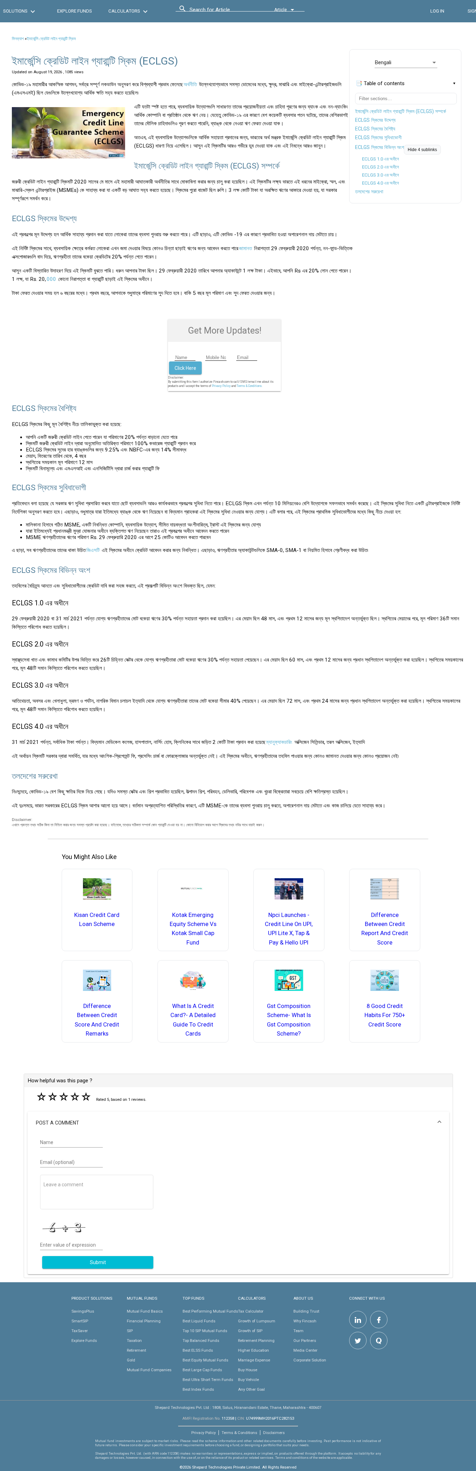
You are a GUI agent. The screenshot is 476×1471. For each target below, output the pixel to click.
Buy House (247, 1369)
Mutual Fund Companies (149, 1369)
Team (298, 1330)
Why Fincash (304, 1321)
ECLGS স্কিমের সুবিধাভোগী (378, 137)
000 (51, 279)
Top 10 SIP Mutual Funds (205, 1330)
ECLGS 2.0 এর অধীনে (380, 167)
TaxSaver (79, 1330)
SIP (130, 1330)
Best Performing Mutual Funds (210, 1311)
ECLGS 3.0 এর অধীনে (380, 175)
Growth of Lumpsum (256, 1321)
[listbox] (406, 62)
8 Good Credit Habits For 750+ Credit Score (384, 1015)
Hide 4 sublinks (422, 149)
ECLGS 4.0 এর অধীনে (380, 183)
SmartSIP (79, 1321)
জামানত (245, 248)
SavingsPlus (82, 1311)
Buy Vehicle (248, 1379)
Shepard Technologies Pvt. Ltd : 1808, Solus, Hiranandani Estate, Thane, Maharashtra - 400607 (238, 1407)
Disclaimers (274, 1432)
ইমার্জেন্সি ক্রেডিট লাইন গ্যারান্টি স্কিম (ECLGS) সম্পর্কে (400, 111)
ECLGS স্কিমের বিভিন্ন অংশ (379, 147)
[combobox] (221, 11)
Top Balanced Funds (201, 1340)
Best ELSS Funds (198, 1350)
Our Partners (304, 1340)
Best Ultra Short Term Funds (208, 1379)
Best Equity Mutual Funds (205, 1360)
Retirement (136, 1350)
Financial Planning (144, 1321)
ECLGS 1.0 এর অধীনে (380, 159)
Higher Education (253, 1350)
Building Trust (306, 1311)
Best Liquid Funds (199, 1321)
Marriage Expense (254, 1360)
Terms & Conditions (239, 1432)
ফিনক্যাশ (18, 38)
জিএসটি (93, 550)
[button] (238, 1123)
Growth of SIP (250, 1330)
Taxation (134, 1340)
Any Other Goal (251, 1389)
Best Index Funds (198, 1389)
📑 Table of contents (380, 83)
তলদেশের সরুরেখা (369, 191)
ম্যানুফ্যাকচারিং (279, 742)
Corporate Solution (309, 1360)
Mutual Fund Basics (145, 1311)
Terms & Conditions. (249, 386)
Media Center (305, 1350)
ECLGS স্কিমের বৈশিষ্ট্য (375, 129)
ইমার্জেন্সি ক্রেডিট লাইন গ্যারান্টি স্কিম (51, 38)
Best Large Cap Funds (202, 1369)
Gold (131, 1360)
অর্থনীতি (190, 84)
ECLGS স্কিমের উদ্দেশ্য (375, 120)
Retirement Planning (256, 1340)
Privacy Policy (221, 386)
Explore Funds (84, 1340)
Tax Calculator (250, 1311)
